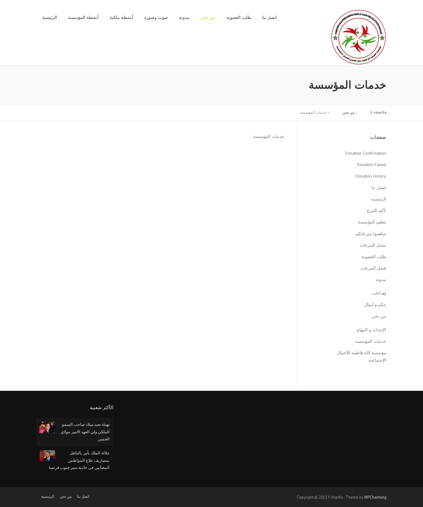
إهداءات (379, 293)
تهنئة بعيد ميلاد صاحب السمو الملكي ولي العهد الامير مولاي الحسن (85, 432)
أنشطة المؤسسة (83, 17)
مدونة (184, 17)
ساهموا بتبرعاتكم (370, 233)
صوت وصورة (156, 17)
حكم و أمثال (375, 304)
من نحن (208, 17)
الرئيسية (49, 17)
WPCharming (375, 497)
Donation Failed (371, 164)
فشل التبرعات (373, 268)
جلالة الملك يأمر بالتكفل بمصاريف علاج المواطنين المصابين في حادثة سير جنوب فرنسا (79, 460)
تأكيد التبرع (376, 210)
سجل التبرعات (373, 245)
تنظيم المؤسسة (372, 222)
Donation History (370, 176)
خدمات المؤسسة (370, 341)
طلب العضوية (238, 17)
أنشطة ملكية (121, 17)
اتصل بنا (269, 17)
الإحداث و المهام (371, 330)
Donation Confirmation (365, 153)
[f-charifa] (358, 37)
